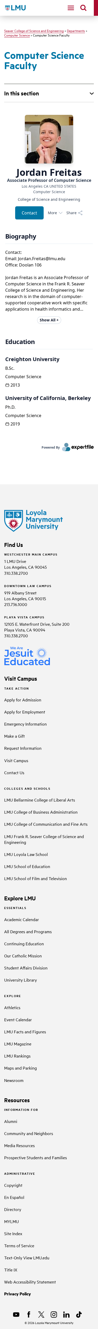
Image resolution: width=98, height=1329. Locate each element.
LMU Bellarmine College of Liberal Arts (39, 800)
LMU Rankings (17, 1056)
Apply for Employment (24, 712)
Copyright (13, 1185)
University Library (20, 980)
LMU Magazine (17, 1043)
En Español (14, 1197)
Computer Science (17, 35)
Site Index (13, 1233)
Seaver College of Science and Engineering (34, 30)
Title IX (10, 1269)
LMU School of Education (27, 866)
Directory (12, 1209)
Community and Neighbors (28, 1133)
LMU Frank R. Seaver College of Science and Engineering (44, 839)
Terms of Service (19, 1245)
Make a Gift (14, 736)
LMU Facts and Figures (25, 1031)
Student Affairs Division (26, 968)
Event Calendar (18, 1019)
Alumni (10, 1121)
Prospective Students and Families (35, 1157)
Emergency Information (25, 724)
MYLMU (11, 1221)
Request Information (23, 748)
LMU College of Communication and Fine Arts (46, 824)
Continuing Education (24, 943)
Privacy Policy (17, 1294)
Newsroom (14, 1080)
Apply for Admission (22, 699)
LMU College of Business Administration (41, 812)
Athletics (12, 1007)
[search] (83, 8)
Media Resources (19, 1145)
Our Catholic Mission (23, 955)
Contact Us (14, 772)
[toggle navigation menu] (71, 8)
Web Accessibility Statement (30, 1282)
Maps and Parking (20, 1068)
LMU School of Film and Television (35, 878)
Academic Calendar (21, 919)
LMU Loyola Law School (26, 854)
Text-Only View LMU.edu (26, 1257)
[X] (41, 1314)
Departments (76, 30)
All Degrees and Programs (28, 931)
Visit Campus (16, 760)
